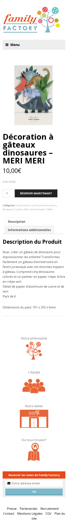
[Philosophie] (34, 350)
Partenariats (28, 509)
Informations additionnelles (29, 230)
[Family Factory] (34, 20)
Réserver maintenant (36, 193)
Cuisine (18, 209)
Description (16, 221)
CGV (48, 513)
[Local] (34, 418)
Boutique (8, 209)
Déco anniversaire (34, 209)
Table (49, 209)
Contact (8, 513)
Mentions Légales (29, 513)
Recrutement (49, 509)
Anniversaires (48, 205)
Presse (12, 509)
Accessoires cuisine (28, 205)
